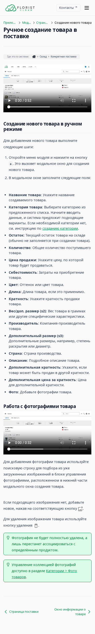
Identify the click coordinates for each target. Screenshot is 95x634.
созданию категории (60, 228)
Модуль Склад (26, 23)
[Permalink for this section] (25, 129)
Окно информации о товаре (70, 611)
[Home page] (20, 7)
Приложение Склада (10, 23)
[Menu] (87, 8)
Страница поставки (42, 23)
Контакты (66, 8)
